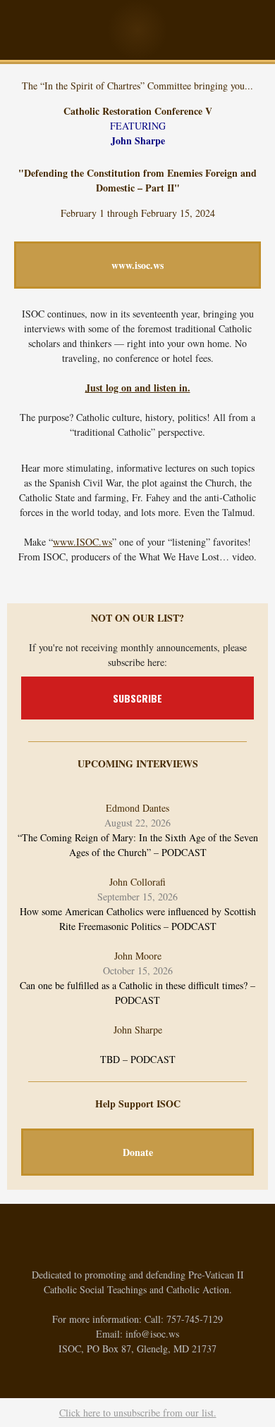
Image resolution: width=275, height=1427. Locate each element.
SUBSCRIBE (137, 698)
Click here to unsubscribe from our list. (137, 1412)
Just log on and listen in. (137, 387)
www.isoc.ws (137, 265)
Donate (138, 1152)
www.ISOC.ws (82, 541)
